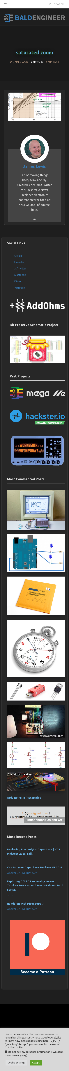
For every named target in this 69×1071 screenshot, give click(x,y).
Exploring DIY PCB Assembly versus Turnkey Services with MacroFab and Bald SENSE (35, 885)
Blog (10, 859)
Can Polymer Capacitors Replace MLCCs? (34, 867)
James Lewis (20, 62)
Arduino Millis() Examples (24, 797)
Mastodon (20, 274)
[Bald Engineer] (34, 17)
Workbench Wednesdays (22, 873)
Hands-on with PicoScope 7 (25, 903)
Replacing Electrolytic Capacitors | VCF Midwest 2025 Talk (33, 851)
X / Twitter (20, 268)
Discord (18, 281)
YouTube (19, 287)
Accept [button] (36, 1062)
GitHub (18, 255)
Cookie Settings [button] (16, 1062)
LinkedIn (19, 262)
